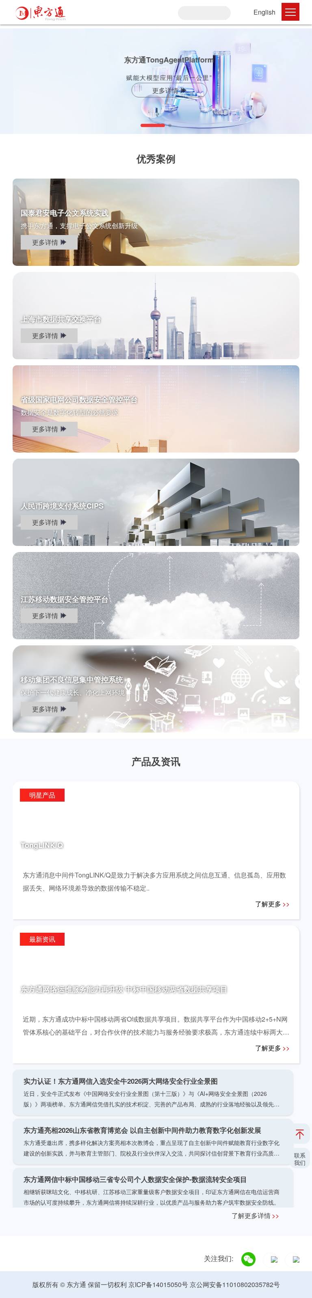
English (264, 12)
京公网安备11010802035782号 (235, 1284)
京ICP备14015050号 (158, 1284)
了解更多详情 (255, 1215)
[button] (153, 125)
